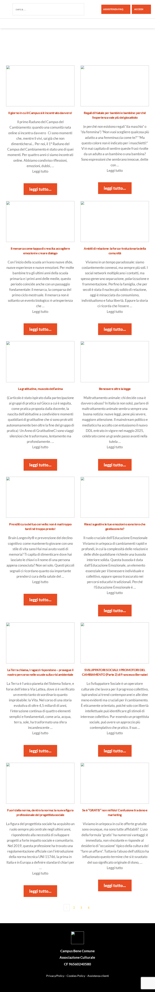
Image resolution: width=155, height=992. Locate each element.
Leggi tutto (40, 171)
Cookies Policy (76, 975)
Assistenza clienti (98, 975)
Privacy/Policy (55, 975)
